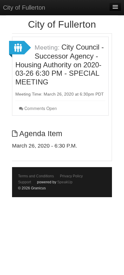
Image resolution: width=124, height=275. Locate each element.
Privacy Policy (71, 176)
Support (24, 182)
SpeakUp (65, 182)
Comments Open (40, 108)
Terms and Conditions (36, 176)
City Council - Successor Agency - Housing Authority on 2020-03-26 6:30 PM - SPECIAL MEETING (59, 64)
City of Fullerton (24, 7)
